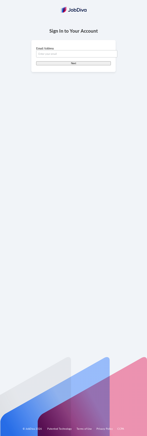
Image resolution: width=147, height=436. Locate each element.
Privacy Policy (104, 428)
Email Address (45, 48)
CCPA (120, 428)
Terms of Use (84, 428)
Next (73, 63)
